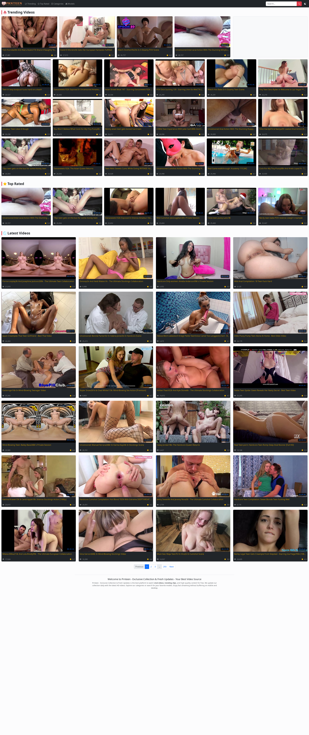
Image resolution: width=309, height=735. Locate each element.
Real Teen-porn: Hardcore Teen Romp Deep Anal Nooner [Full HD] (264, 445)
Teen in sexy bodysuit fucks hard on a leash (22, 89)
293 (164, 566)
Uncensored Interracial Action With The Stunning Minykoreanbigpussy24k (202, 50)
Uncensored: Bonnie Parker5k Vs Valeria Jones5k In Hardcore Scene (110, 336)
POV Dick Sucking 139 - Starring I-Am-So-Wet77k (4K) (180, 89)
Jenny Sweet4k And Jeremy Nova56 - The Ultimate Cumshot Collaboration (190, 499)
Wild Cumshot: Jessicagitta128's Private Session (178, 218)
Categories (58, 3)
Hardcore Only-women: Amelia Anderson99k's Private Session (185, 281)
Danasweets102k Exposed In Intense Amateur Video (129, 218)
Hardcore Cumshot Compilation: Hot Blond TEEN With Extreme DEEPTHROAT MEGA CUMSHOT (116, 499)
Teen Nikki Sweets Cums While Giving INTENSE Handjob (129, 168)
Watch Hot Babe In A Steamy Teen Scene (226, 89)
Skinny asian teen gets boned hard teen (123, 129)
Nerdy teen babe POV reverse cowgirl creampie (280, 218)
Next (171, 566)
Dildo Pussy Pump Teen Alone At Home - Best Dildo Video (260, 336)
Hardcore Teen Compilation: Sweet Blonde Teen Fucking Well (261, 499)
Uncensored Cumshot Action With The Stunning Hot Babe (180, 168)
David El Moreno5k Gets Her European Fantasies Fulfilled (86, 50)
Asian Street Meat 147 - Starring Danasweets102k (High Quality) (129, 89)
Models (71, 3)
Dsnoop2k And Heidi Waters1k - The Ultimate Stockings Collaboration (111, 281)
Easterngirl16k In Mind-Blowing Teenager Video (24, 390)
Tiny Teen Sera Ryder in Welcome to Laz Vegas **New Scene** (283, 89)
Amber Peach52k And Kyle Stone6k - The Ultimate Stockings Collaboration (190, 390)
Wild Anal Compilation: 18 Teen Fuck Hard (253, 281)
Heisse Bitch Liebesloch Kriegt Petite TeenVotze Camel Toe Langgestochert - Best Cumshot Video (193, 336)
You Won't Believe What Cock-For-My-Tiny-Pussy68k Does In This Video (77, 129)
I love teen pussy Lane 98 (219, 218)
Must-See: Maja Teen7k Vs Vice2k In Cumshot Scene (180, 554)
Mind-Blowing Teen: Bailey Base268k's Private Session (26, 445)
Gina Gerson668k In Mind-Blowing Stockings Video (103, 554)
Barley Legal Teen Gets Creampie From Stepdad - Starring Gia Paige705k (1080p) (270, 554)
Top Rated (44, 3)
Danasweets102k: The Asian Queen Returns (73, 168)
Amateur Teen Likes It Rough (15, 129)
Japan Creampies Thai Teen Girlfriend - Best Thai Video (27, 336)
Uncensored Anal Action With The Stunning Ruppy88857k (231, 129)
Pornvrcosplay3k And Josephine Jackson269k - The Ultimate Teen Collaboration (38, 281)
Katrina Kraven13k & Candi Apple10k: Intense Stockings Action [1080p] (34, 499)
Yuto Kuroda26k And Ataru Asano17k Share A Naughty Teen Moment (29, 50)
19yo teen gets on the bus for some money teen (24, 168)
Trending (32, 3)
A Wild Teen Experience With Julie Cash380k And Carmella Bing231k (180, 129)
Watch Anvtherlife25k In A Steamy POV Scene (138, 50)
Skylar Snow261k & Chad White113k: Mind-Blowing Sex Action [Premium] (113, 390)
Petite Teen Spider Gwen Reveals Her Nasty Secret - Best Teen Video (265, 390)
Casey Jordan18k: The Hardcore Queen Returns (178, 445)
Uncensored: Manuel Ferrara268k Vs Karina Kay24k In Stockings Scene (112, 445)
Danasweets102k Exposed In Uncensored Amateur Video (77, 89)
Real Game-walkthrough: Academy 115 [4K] (227, 168)
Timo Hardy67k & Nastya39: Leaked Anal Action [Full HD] (283, 129)
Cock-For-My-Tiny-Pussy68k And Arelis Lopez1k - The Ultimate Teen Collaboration (283, 168)
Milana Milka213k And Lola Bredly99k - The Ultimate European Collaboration (37, 554)
